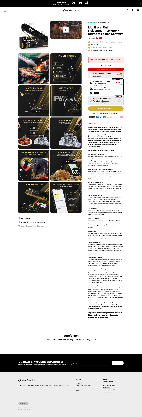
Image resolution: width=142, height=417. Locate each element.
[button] (106, 75)
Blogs (78, 390)
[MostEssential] (71, 10)
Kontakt (78, 388)
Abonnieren (117, 363)
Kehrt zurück (106, 387)
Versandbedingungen (109, 385)
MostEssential (32, 408)
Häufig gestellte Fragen (83, 386)
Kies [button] (96, 92)
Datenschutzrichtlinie (109, 390)
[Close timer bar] (140, 3)
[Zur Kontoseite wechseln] (132, 10)
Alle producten (92, 25)
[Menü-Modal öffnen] (4, 10)
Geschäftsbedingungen (110, 392)
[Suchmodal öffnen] (127, 10)
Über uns (79, 383)
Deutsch (22, 403)
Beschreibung (92, 123)
